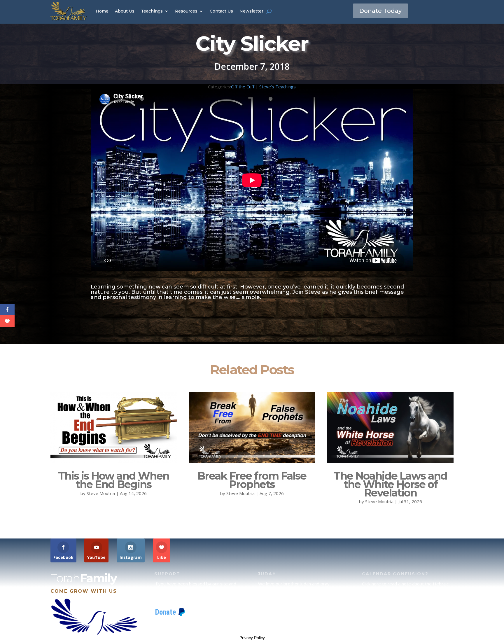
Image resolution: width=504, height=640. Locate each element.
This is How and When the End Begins (113, 480)
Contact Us (221, 11)
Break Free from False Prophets (251, 480)
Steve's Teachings (277, 87)
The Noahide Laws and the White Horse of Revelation (390, 484)
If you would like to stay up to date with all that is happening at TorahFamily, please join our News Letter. (406, 620)
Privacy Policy (252, 637)
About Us (124, 11)
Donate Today (380, 10)
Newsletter (251, 11)
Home (102, 11)
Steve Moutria (101, 493)
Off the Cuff (242, 87)
